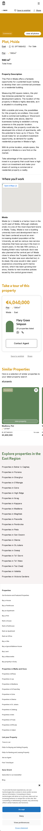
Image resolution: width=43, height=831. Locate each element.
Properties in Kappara (12, 503)
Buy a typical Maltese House (12, 646)
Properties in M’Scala (9, 725)
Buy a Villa (5, 641)
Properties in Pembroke (13, 524)
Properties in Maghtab (12, 514)
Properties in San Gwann (13, 535)
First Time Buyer (7, 762)
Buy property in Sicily (9, 662)
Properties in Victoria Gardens (15, 576)
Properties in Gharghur (12, 477)
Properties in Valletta (11, 571)
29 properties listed (25, 328)
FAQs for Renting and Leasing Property (15, 752)
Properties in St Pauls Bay (11, 689)
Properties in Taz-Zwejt (12, 566)
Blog (3, 780)
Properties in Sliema (11, 540)
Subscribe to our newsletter (12, 775)
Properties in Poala (8, 720)
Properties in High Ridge (13, 493)
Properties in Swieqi (11, 550)
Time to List (6, 742)
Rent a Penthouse (8, 626)
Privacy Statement (21, 828)
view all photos (32, 34)
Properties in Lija (8, 679)
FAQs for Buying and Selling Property (15, 747)
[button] (39, 785)
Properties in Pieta (10, 529)
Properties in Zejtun (9, 730)
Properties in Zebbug (9, 709)
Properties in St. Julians (10, 704)
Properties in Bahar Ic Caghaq (15, 467)
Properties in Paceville (12, 519)
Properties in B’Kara (9, 674)
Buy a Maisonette (8, 656)
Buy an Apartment (8, 611)
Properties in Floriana (12, 472)
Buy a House (6, 600)
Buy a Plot (5, 616)
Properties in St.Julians (12, 545)
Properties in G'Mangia (12, 482)
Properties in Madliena (12, 508)
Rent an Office (7, 636)
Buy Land (5, 651)
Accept (22, 809)
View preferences (21, 822)
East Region (11, 458)
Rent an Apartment (8, 631)
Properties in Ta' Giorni (12, 555)
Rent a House (6, 621)
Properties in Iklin (8, 715)
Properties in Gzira (10, 488)
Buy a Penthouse (8, 605)
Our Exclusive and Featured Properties (15, 595)
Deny (21, 816)
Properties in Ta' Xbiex (12, 561)
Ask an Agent (6, 757)
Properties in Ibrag (10, 498)
